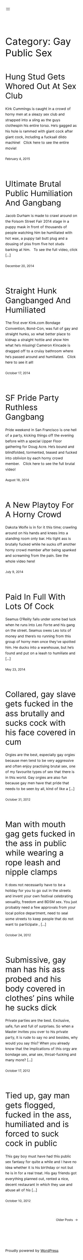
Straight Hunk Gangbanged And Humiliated (38, 300)
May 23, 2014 (15, 669)
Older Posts (67, 1220)
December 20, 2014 (19, 266)
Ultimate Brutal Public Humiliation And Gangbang (39, 193)
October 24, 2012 (18, 935)
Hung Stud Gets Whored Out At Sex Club (40, 86)
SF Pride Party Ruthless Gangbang (32, 407)
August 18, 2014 (17, 480)
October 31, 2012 (17, 799)
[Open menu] (8, 9)
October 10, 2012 (18, 1201)
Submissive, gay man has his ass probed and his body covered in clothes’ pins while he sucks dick (39, 983)
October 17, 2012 (17, 1070)
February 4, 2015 (17, 159)
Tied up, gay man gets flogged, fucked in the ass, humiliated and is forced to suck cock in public (38, 1119)
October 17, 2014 (17, 373)
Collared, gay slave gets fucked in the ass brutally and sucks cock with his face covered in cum (40, 718)
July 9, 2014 (14, 572)
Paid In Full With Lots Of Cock (35, 601)
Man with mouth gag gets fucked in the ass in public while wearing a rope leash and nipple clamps (40, 848)
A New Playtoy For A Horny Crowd (39, 509)
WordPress (49, 1250)
